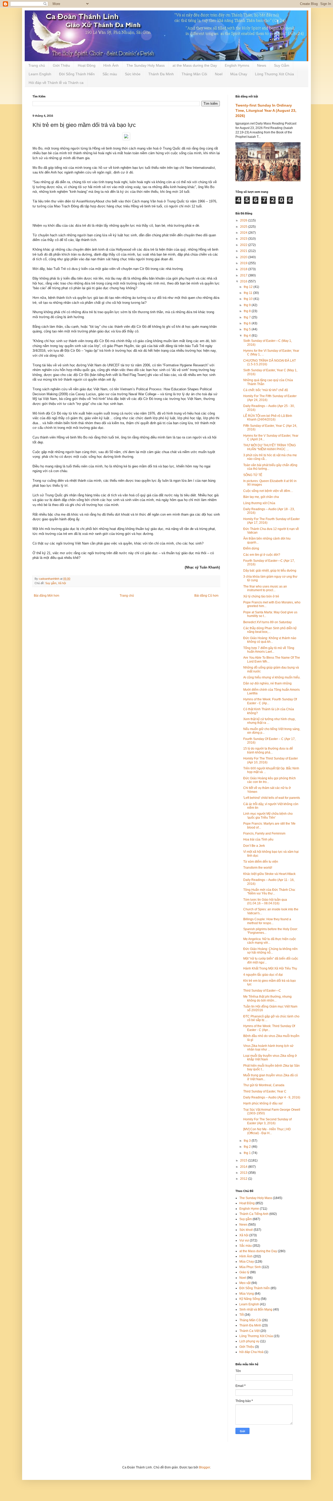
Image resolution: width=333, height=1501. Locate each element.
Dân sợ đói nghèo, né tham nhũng (267, 683)
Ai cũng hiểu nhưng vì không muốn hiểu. (271, 677)
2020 (244, 257)
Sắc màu (110, 74)
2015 (244, 1160)
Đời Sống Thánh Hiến (77, 74)
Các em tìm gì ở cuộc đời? (261, 555)
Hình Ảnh (111, 65)
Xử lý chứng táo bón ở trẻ (261, 596)
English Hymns (237, 65)
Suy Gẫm (281, 65)
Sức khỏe (132, 74)
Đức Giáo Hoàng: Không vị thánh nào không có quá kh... (269, 640)
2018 (244, 269)
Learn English (40, 74)
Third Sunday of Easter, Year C (264, 1091)
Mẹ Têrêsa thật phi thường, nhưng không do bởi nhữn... (267, 998)
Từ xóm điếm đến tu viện (260, 861)
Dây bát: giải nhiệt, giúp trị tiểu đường (269, 570)
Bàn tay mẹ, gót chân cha (261, 497)
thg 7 (248, 317)
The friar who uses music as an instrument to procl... (265, 588)
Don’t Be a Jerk (254, 846)
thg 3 (248, 1140)
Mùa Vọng (246, 1293)
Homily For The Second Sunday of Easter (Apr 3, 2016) (267, 1121)
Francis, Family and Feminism (264, 833)
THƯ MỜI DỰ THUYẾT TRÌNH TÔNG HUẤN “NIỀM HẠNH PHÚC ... (269, 447)
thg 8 (248, 311)
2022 (244, 245)
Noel (218, 74)
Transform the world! (257, 867)
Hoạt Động (86, 65)
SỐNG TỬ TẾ (252, 475)
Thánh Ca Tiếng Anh (253, 1214)
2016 (244, 281)
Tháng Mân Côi (194, 74)
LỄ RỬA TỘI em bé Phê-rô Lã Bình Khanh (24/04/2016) (267, 417)
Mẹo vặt (245, 1283)
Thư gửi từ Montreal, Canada (263, 1085)
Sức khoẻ (246, 1230)
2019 (244, 263)
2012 (244, 1179)
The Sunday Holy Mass (145, 65)
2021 (244, 251)
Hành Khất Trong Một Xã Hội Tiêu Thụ (270, 968)
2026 (244, 220)
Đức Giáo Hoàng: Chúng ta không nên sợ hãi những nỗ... (270, 950)
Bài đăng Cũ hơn (206, 595)
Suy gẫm (50, 583)
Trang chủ (36, 65)
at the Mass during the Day (194, 65)
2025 (244, 226)
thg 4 (248, 335)
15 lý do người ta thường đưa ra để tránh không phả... (268, 750)
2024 (244, 232)
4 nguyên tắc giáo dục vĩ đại (263, 975)
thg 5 (248, 329)
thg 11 (248, 293)
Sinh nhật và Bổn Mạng (255, 1309)
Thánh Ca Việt (249, 1331)
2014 (244, 1167)
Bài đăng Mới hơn (46, 595)
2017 (244, 275)
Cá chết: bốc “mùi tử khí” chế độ (265, 390)
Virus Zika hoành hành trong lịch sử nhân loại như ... (268, 1047)
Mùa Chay (238, 74)
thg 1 (248, 1153)
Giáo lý (244, 1272)
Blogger (204, 1467)
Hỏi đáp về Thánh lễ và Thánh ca (56, 83)
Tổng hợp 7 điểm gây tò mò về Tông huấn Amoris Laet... (268, 649)
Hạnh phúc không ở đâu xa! (263, 1103)
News (261, 65)
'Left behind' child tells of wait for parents (271, 798)
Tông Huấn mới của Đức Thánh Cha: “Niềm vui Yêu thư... (269, 891)
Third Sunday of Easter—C (262, 990)
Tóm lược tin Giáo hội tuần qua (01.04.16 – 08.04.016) (265, 901)
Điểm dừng (251, 548)
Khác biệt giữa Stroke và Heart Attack (269, 874)
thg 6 (248, 323)
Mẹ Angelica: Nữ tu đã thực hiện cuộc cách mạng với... (269, 940)
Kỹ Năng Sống (249, 1299)
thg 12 (248, 287)
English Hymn (249, 1208)
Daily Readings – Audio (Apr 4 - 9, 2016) (271, 1097)
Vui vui (244, 1240)
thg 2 (248, 1146)
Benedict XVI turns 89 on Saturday (267, 622)
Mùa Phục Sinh (250, 1267)
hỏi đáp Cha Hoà (251, 1352)
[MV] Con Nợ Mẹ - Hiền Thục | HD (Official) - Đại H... (267, 1131)
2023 (244, 238)
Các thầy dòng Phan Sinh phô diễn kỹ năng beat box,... (270, 630)
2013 (244, 1173)
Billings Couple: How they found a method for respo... (267, 921)
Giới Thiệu (61, 65)
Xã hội (62, 583)
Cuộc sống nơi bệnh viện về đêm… (268, 491)
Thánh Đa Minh (161, 74)
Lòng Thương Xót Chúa (274, 74)
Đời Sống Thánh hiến (254, 1288)
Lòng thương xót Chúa (259, 503)
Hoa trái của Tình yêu (258, 839)
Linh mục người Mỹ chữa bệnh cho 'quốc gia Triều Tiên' (268, 815)
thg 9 (248, 305)
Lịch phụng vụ (249, 1341)
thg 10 (248, 299)
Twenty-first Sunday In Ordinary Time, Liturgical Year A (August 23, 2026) (265, 110)
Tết (241, 1315)
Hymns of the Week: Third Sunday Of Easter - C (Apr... (269, 1027)
